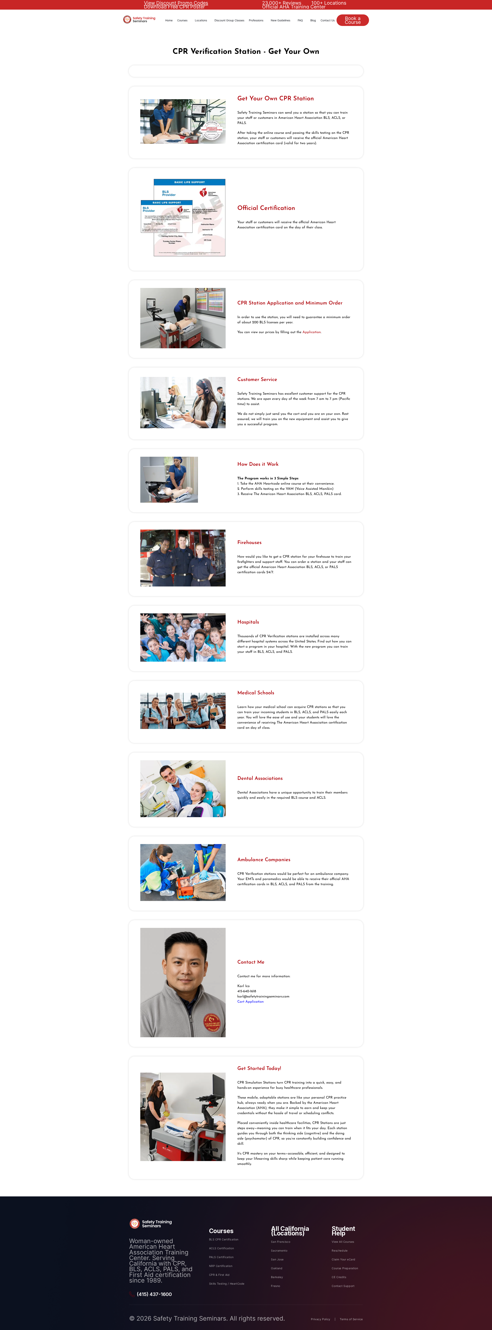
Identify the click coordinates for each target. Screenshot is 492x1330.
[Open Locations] (209, 20)
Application (312, 332)
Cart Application (250, 1002)
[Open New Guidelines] (292, 20)
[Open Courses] (189, 20)
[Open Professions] (265, 20)
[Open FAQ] (305, 20)
